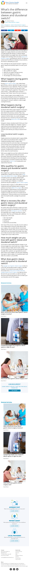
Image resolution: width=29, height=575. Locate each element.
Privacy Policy (18, 558)
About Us (17, 552)
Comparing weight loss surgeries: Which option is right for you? (13, 346)
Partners (17, 556)
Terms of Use (18, 559)
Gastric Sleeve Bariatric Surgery (12, 22)
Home (2, 25)
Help (16, 554)
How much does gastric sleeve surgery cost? (14, 378)
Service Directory (19, 551)
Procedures (7, 25)
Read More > (4, 316)
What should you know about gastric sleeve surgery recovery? (13, 427)
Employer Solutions (19, 555)
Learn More (14, 511)
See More (14, 390)
